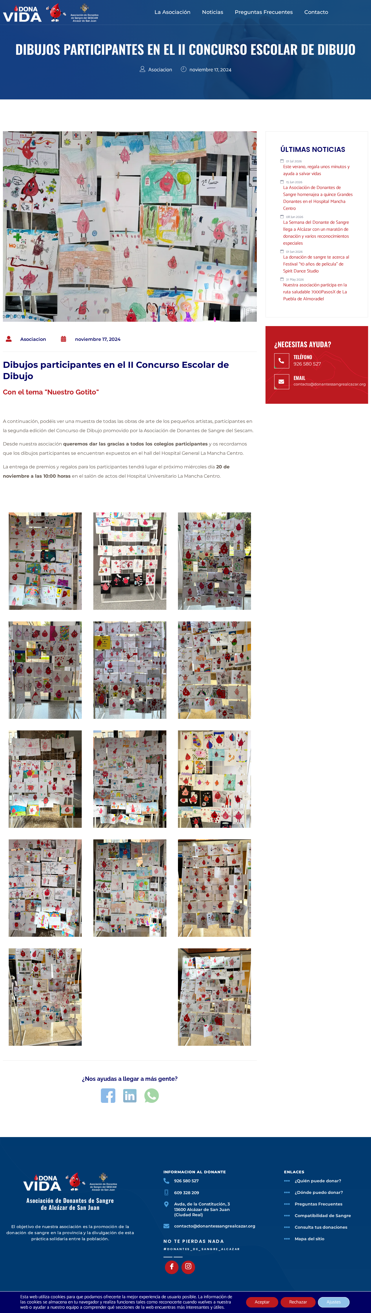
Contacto (316, 12)
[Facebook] (172, 1267)
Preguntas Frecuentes (264, 12)
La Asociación (172, 12)
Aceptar (262, 1302)
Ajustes (334, 1302)
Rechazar (298, 1302)
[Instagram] (188, 1267)
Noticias (212, 12)
